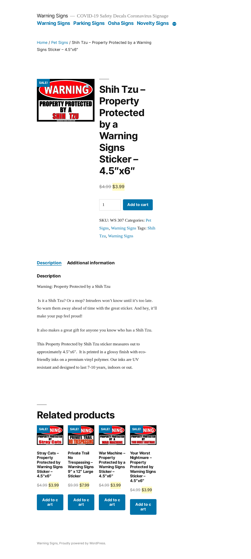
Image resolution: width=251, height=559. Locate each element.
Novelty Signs (153, 23)
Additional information (91, 262)
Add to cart (137, 204)
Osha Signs (121, 23)
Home (42, 42)
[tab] (49, 263)
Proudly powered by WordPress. (82, 543)
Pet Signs (59, 42)
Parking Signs (89, 23)
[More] (174, 24)
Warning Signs (52, 16)
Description (49, 262)
